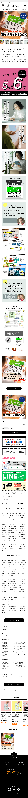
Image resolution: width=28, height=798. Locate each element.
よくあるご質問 (21, 764)
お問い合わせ (14, 779)
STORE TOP (4, 9)
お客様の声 (7, 764)
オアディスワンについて (7, 766)
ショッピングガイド (7, 497)
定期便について (21, 766)
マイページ (7, 762)
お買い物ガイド (21, 762)
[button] (1, 715)
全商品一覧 (8, 9)
